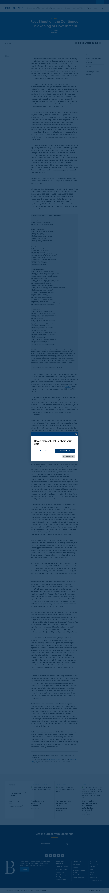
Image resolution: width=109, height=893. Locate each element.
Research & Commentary (64, 2)
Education (60, 8)
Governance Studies (91, 68)
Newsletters (77, 2)
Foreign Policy (60, 872)
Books (92, 872)
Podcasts (93, 875)
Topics (89, 8)
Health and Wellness (78, 8)
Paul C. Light (54, 30)
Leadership (76, 864)
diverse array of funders (53, 759)
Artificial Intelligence (48, 8)
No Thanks (44, 451)
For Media (85, 2)
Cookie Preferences (79, 877)
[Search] (103, 8)
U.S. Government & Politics (93, 59)
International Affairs (33, 8)
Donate (100, 2)
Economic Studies (61, 869)
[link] (19, 794)
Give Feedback (65, 451)
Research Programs (49, 2)
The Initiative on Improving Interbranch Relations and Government (93, 73)
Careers (75, 867)
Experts (34, 2)
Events (40, 2)
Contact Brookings (78, 875)
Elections (67, 8)
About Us (92, 2)
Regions (95, 8)
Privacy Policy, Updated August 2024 (15, 890)
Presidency (89, 62)
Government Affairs (96, 880)
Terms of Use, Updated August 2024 (36, 890)
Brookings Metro (61, 879)
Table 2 (68, 387)
